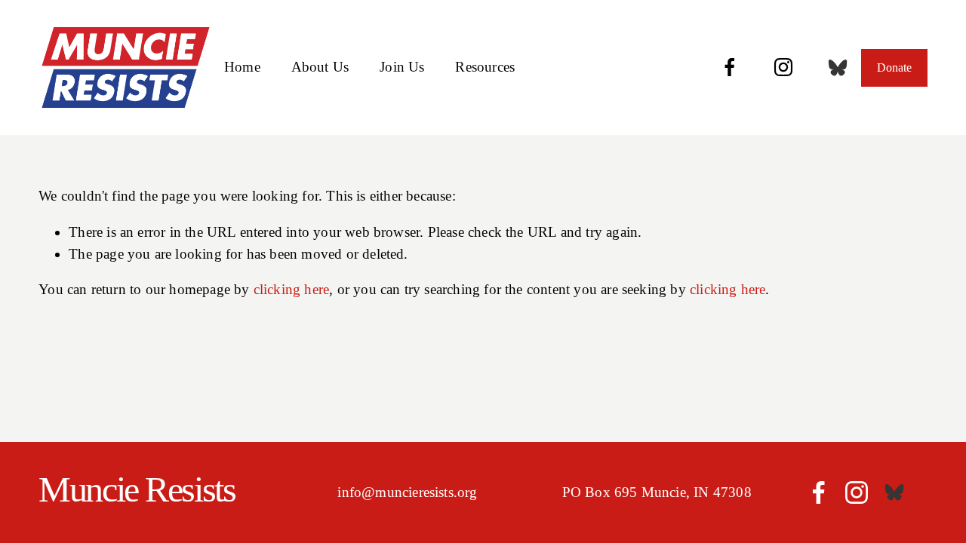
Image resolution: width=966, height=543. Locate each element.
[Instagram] (783, 67)
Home (242, 67)
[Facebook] (729, 67)
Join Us (402, 67)
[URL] (838, 68)
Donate (894, 67)
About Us (320, 67)
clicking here (291, 289)
